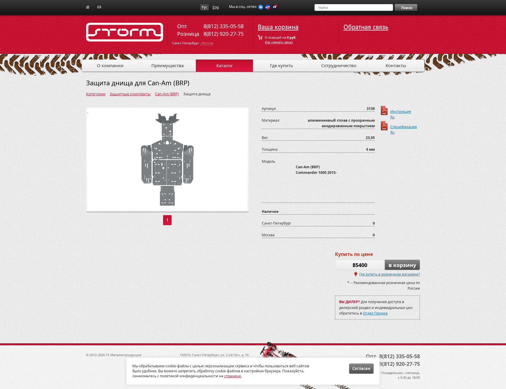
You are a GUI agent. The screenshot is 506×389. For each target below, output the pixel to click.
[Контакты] (99, 6)
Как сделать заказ (279, 42)
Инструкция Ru (400, 112)
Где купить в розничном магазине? (389, 274)
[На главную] (87, 6)
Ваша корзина (278, 27)
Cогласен (361, 368)
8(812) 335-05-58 (224, 26)
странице (232, 375)
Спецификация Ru (403, 127)
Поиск (406, 7)
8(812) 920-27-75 (224, 33)
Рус (204, 7)
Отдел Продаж (375, 313)
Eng (216, 7)
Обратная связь (365, 27)
